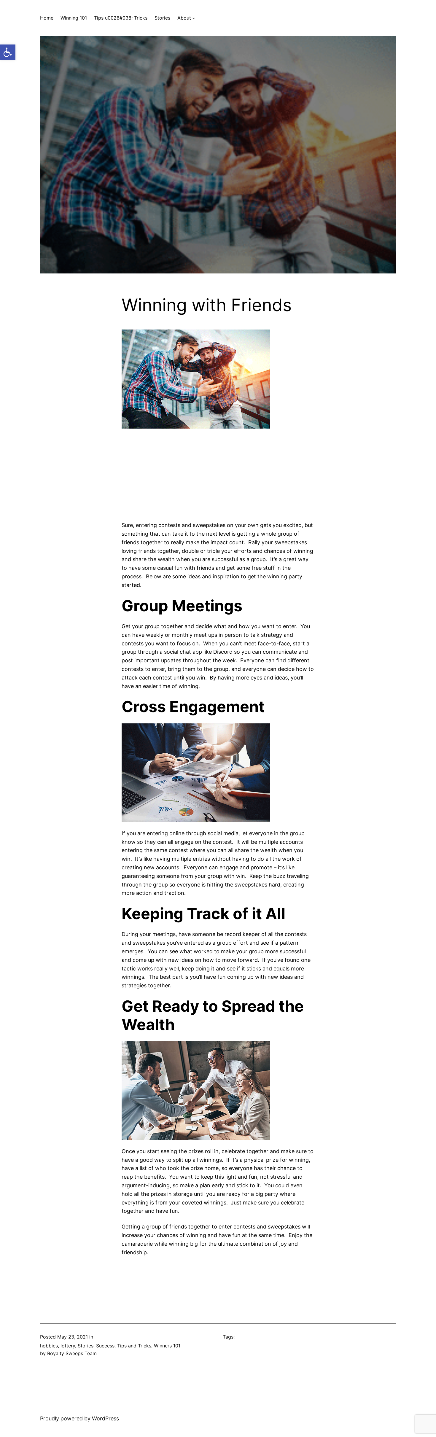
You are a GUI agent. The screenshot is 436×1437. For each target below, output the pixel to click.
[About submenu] (193, 18)
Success (105, 1346)
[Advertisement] (218, 472)
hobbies (49, 1346)
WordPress (105, 1418)
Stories (85, 1346)
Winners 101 (167, 1346)
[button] (7, 52)
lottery (68, 1346)
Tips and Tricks (134, 1346)
